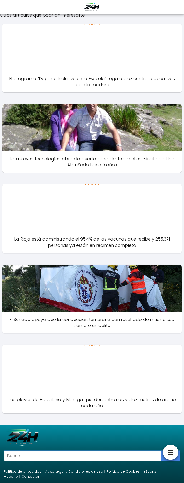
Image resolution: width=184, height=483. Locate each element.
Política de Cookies (123, 471)
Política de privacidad (23, 471)
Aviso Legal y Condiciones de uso (74, 471)
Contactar (30, 476)
